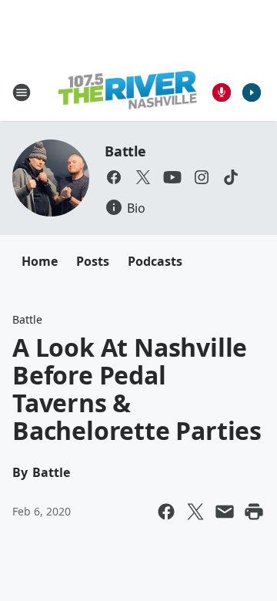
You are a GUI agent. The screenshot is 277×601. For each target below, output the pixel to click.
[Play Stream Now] (251, 92)
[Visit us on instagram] (201, 177)
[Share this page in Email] (224, 511)
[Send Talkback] (221, 92)
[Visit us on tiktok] (231, 177)
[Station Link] (127, 92)
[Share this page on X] (195, 511)
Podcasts (155, 261)
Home (40, 261)
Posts (92, 261)
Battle (125, 151)
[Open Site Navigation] (21, 92)
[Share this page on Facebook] (166, 511)
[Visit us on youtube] (172, 177)
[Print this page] (254, 511)
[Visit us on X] (143, 177)
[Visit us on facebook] (114, 177)
